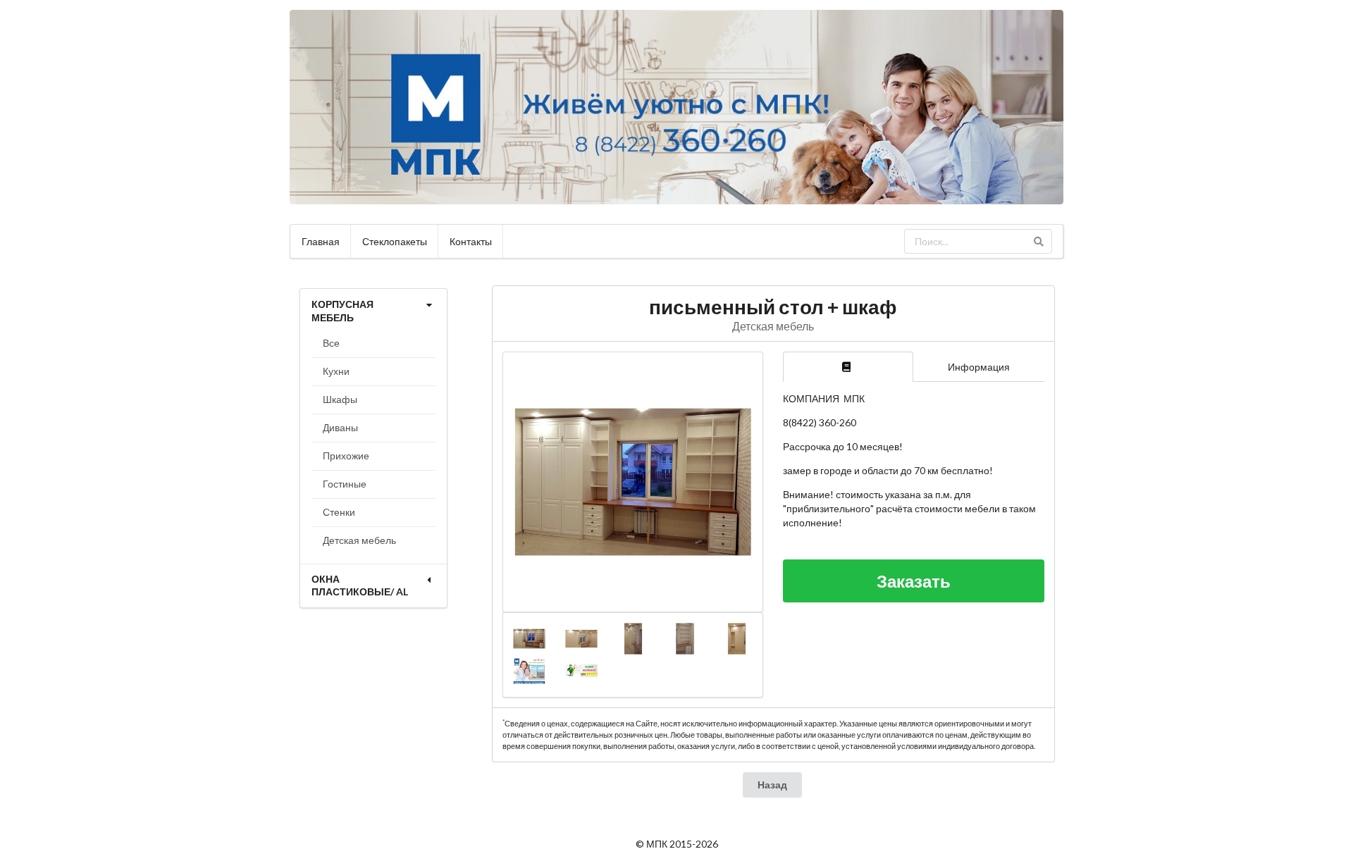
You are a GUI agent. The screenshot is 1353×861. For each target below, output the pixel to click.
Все (331, 343)
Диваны (340, 427)
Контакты (471, 241)
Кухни (336, 371)
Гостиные (344, 484)
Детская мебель (359, 540)
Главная (321, 241)
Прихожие (346, 456)
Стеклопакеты (394, 241)
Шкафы (340, 399)
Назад (772, 785)
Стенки (339, 512)
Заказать (914, 581)
